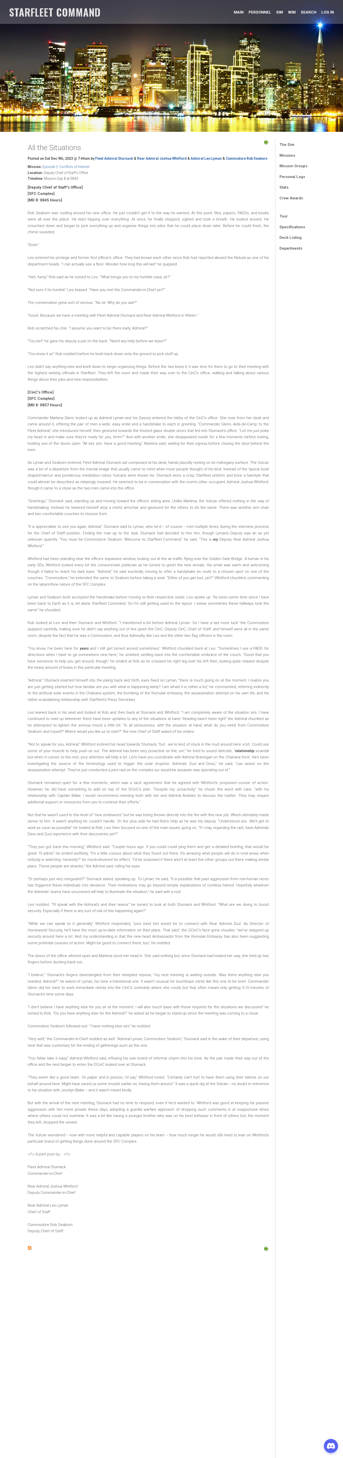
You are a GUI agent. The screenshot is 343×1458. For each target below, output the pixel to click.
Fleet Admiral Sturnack (114, 158)
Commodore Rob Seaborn (246, 158)
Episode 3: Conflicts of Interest (65, 167)
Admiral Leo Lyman (206, 158)
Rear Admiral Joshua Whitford (162, 158)
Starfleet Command (55, 12)
